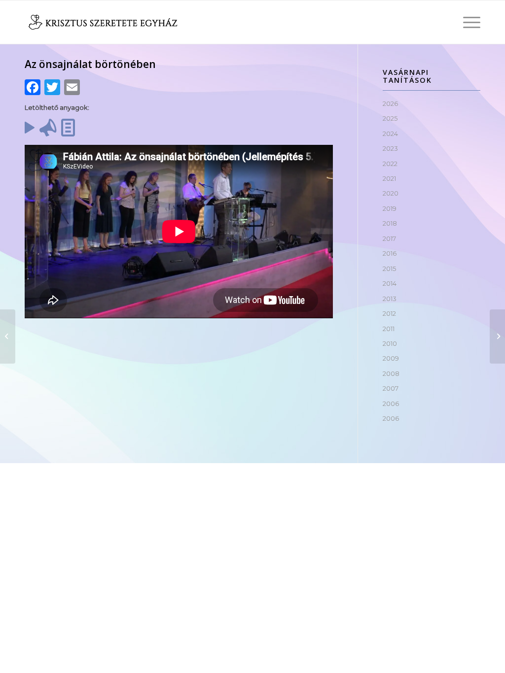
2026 (390, 103)
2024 (390, 133)
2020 (390, 193)
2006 (391, 403)
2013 (390, 299)
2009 (391, 358)
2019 (390, 208)
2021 (389, 178)
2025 (390, 118)
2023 (390, 148)
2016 (390, 253)
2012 (389, 313)
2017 (389, 238)
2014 (390, 283)
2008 (391, 373)
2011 (389, 329)
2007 (390, 388)
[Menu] (468, 22)
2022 (390, 164)
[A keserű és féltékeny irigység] (7, 336)
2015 (389, 268)
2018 (390, 223)
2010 (390, 343)
